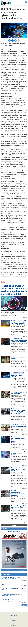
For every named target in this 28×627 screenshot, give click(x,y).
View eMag (20, 570)
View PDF (7, 570)
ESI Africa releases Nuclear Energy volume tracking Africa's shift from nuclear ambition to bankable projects (19, 323)
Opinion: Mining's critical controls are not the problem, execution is (19, 469)
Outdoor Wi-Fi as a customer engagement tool (18, 357)
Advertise (14, 623)
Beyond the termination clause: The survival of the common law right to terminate (18, 374)
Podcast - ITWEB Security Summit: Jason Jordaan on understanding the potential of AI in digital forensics (14, 600)
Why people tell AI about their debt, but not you (19, 392)
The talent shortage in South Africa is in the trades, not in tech (18, 507)
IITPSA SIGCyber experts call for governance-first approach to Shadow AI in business (13, 578)
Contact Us (14, 618)
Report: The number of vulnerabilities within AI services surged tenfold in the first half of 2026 (14, 290)
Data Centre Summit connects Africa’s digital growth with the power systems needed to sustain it (19, 439)
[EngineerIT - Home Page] (6, 2)
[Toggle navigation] (26, 2)
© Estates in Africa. (14, 613)
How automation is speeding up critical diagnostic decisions (18, 453)
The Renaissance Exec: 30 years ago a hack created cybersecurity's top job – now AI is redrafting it (19, 411)
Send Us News (14, 625)
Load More (14, 525)
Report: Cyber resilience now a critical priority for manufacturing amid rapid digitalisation (19, 493)
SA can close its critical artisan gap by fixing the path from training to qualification (19, 340)
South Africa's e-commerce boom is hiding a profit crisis (18, 425)
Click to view (24, 528)
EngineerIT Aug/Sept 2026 (14, 531)
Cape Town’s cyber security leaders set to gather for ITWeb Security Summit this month (13, 589)
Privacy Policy (14, 615)
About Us (14, 620)
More (24, 605)
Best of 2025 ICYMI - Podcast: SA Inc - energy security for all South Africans (12, 595)
